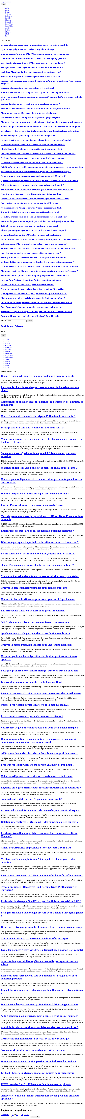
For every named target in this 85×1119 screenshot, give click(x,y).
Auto (7, 10)
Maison (8, 32)
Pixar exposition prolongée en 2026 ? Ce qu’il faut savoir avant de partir (34, 230)
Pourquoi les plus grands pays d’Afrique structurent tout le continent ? (33, 63)
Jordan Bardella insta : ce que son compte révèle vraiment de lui (30, 212)
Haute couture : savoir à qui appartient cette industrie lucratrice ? (38, 1061)
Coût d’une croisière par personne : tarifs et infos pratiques (34, 938)
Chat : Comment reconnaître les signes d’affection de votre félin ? (38, 416)
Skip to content (6, 2)
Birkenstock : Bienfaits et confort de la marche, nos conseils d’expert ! (40, 810)
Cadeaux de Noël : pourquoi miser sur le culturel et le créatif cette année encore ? (37, 262)
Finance (8, 20)
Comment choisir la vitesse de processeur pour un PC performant (38, 599)
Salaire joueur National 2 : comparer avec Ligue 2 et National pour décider (35, 92)
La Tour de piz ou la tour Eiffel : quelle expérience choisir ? (27, 284)
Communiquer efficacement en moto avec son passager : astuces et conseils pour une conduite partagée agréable (38, 740)
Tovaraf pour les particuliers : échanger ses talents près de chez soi (30, 76)
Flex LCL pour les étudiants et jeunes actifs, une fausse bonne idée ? (31, 149)
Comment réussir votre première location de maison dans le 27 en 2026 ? (34, 176)
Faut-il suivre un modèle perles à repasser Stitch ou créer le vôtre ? (31, 253)
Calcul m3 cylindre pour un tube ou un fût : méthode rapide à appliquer (34, 217)
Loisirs (7, 30)
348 (22, 1115)
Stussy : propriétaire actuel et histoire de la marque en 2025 (35, 704)
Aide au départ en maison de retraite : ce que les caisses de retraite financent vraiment (39, 266)
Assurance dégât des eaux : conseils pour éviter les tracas (33, 1050)
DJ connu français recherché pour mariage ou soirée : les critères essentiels (34, 45)
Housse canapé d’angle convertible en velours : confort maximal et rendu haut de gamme (41, 126)
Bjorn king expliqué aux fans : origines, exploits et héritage (27, 49)
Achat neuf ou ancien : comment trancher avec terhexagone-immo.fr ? (32, 185)
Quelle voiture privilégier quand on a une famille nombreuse (35, 633)
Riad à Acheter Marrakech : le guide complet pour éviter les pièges (31, 194)
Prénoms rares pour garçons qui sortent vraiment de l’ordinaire (37, 764)
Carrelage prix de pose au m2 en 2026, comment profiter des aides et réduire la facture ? (41, 131)
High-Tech (9, 24)
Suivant (26, 1115)
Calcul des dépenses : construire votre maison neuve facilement (36, 776)
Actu (7, 8)
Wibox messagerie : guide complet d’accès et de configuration (28, 135)
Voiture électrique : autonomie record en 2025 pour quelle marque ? (39, 727)
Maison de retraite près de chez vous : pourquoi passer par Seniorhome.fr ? (35, 275)
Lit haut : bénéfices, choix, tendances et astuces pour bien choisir (37, 1072)
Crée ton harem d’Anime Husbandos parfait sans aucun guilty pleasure (33, 58)
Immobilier (9, 26)
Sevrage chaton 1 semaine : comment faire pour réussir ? (33, 427)
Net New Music (12, 326)
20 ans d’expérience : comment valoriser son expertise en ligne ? (37, 565)
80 (17, 1115)
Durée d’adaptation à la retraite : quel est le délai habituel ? (35, 493)
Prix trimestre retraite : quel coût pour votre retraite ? (32, 716)
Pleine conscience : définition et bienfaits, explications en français (38, 553)
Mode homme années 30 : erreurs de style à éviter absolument (28, 113)
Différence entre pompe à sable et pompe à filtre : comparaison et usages (42, 927)
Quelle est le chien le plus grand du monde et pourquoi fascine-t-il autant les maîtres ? (39, 180)
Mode (7, 34)
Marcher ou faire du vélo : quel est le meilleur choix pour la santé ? (39, 467)
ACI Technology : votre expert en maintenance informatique (35, 622)
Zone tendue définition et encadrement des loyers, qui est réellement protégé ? (36, 171)
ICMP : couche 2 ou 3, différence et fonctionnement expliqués (36, 1084)
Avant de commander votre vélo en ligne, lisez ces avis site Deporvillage (33, 289)
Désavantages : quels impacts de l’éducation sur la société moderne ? (40, 542)
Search (3, 321)
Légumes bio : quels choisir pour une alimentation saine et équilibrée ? (41, 787)
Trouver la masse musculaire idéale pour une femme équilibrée (36, 644)
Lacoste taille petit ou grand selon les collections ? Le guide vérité (30, 316)
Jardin (7, 28)
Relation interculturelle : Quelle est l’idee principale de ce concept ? (39, 821)
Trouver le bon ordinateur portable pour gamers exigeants (34, 587)
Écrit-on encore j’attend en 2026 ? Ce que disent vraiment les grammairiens (35, 54)
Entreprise (8, 16)
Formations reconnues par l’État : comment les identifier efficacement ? (42, 875)
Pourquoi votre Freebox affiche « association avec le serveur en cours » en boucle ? (38, 153)
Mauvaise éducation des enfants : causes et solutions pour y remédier (40, 576)
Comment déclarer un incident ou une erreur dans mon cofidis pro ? (32, 162)
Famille (8, 18)
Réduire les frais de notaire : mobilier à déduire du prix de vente (37, 375)
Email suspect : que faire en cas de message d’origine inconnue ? (37, 530)
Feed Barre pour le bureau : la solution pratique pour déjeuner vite (31, 307)
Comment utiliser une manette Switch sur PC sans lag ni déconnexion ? (33, 144)
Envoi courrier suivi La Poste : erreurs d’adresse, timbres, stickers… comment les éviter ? (41, 239)
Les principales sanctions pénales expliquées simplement (33, 610)
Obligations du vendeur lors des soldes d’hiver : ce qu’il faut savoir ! (39, 753)
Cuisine (8, 14)
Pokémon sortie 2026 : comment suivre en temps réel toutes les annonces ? (34, 244)
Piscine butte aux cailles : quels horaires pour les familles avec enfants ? (33, 298)
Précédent (4, 1115)
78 (13, 1115)
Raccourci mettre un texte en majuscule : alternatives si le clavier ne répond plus (37, 140)
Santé (7, 36)
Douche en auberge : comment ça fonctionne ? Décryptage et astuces (39, 1004)
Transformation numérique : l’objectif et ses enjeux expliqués (36, 1038)
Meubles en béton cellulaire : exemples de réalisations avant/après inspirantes (35, 108)
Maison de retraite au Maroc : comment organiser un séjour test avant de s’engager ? (39, 271)
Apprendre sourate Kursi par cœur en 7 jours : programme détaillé (31, 208)
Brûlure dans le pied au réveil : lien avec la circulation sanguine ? (30, 104)
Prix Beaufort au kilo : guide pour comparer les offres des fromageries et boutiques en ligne (42, 167)
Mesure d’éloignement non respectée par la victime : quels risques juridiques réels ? (38, 221)
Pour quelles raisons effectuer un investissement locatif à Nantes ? (30, 203)
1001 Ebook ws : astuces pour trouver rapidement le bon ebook (29, 226)
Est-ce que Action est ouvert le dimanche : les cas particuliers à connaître (33, 257)
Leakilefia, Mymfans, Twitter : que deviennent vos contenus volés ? (31, 72)
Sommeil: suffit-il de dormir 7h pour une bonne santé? (32, 799)
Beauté (7, 12)
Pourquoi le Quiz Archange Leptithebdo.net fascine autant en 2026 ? (32, 67)
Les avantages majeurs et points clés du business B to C (32, 682)
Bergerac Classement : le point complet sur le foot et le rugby (28, 88)
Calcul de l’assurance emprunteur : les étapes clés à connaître (36, 847)
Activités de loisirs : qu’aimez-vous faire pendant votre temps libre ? (39, 1027)
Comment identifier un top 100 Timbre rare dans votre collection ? (31, 235)
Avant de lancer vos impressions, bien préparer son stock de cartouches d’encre (36, 302)
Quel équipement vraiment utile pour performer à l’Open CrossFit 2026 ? (34, 293)
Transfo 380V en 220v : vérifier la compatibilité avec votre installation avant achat (38, 248)
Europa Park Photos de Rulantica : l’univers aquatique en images (31, 280)
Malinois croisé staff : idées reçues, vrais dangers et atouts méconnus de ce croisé (37, 190)
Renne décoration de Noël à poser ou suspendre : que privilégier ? (30, 117)
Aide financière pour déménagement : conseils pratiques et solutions (39, 1015)
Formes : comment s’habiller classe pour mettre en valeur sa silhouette (41, 693)
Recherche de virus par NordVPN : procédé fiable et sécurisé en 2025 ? (41, 901)
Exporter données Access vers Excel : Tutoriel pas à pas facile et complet (42, 949)
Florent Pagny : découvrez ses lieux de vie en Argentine (32, 505)
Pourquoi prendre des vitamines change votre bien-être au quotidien (39, 670)
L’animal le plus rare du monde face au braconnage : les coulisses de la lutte (35, 199)
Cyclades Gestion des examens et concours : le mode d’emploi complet (32, 158)
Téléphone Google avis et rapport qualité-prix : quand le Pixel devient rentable (36, 311)
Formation (9, 22)
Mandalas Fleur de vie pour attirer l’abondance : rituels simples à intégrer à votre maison (41, 122)
